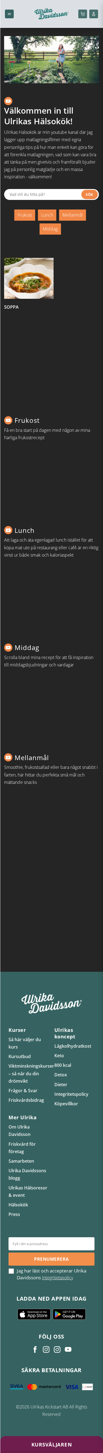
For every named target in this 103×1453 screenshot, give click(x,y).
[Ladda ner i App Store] (34, 1314)
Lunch (47, 215)
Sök (89, 194)
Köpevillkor (66, 1104)
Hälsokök (18, 1205)
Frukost (25, 215)
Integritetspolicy (71, 1094)
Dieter (60, 1085)
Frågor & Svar (23, 1091)
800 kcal (62, 1065)
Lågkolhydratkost (72, 1046)
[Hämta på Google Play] (69, 1314)
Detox (60, 1075)
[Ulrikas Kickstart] (57, 1349)
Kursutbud (20, 1056)
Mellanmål (72, 215)
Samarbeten (21, 1161)
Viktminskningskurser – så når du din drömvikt (31, 1073)
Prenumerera (51, 1259)
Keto (59, 1056)
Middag (50, 229)
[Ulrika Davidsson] (35, 1349)
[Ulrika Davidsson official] (46, 1349)
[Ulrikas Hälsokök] (68, 1349)
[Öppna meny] (9, 14)
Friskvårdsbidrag (26, 1100)
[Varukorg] (82, 14)
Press (14, 1214)
